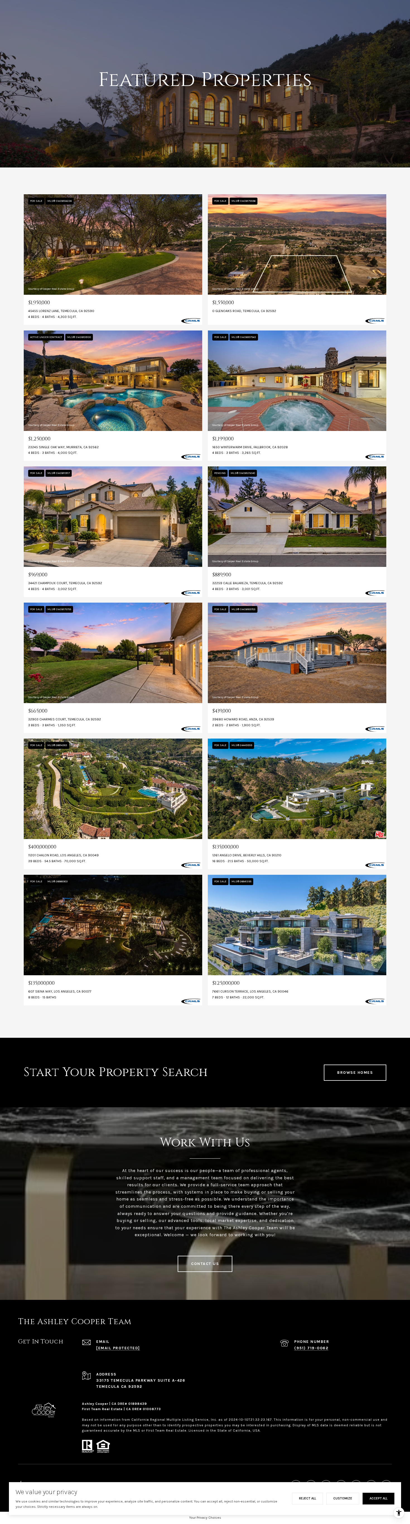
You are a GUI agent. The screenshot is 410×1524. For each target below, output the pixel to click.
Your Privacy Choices (205, 1518)
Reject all (307, 1498)
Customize (342, 1498)
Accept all (378, 1498)
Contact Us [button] (205, 1263)
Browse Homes (355, 1072)
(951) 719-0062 (311, 1348)
